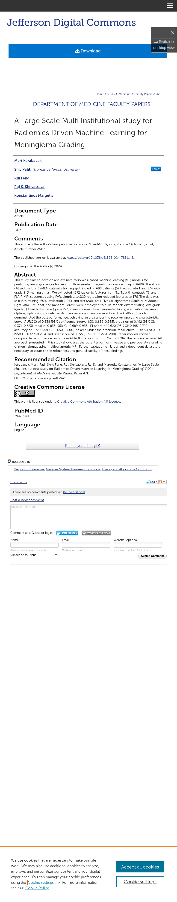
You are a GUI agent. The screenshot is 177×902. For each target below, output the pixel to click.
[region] (88, 874)
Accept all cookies (140, 866)
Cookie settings (41, 882)
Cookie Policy (37, 888)
